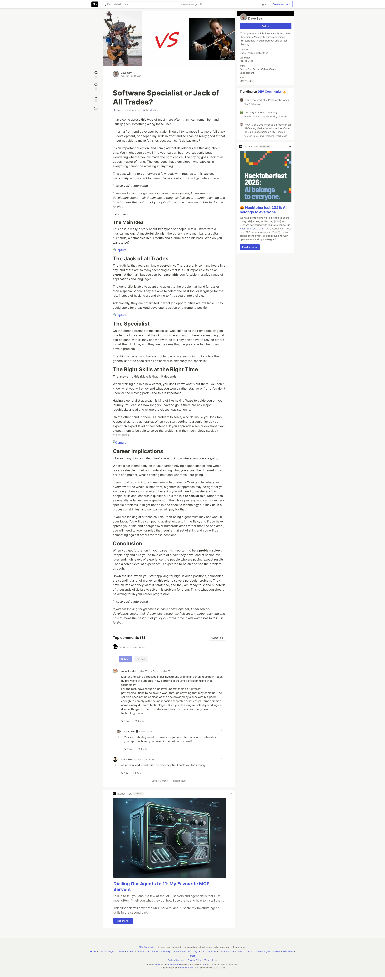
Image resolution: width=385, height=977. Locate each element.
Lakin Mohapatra (131, 759)
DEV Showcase (226, 951)
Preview (141, 659)
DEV (204, 964)
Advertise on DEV (182, 951)
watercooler (132, 110)
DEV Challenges (106, 951)
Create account (281, 4)
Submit (125, 659)
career (118, 110)
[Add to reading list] (96, 98)
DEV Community (270, 91)
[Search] (104, 4)
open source (174, 964)
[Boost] (96, 108)
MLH (192, 955)
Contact (249, 951)
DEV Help (166, 951)
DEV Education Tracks (147, 951)
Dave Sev (126, 72)
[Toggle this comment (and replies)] (115, 676)
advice (154, 110)
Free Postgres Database (268, 951)
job (145, 110)
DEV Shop (288, 951)
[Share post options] (96, 119)
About (240, 951)
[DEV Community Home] (95, 4)
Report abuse (179, 780)
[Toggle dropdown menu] (222, 669)
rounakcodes (129, 671)
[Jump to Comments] (96, 86)
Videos (130, 951)
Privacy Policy (194, 960)
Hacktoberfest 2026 (251, 228)
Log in (262, 4)
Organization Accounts (205, 951)
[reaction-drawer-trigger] (96, 74)
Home (93, 951)
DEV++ (120, 951)
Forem (157, 964)
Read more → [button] (123, 920)
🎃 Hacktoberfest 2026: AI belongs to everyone (263, 209)
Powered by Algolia (190, 4)
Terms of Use (210, 960)
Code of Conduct (160, 780)
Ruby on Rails (186, 967)
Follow (265, 26)
